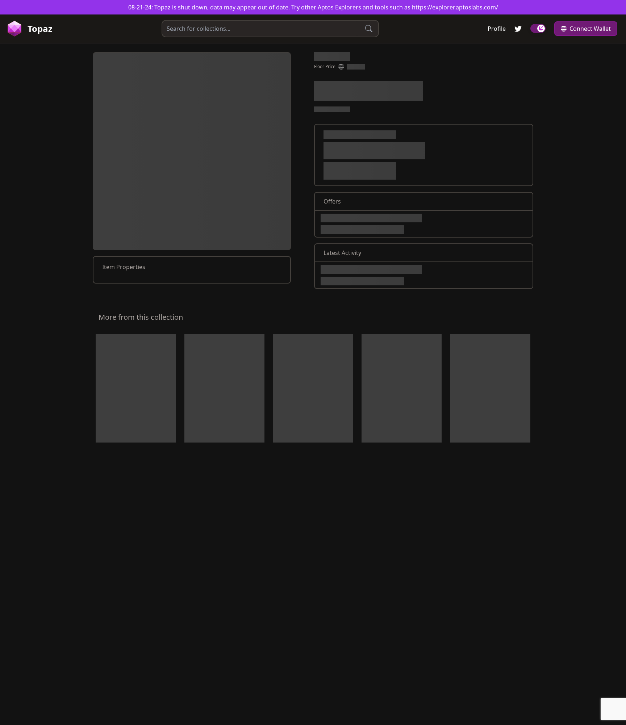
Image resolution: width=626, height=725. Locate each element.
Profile (497, 29)
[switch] (538, 28)
